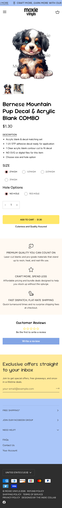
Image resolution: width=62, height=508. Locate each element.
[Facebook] (4, 502)
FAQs (6, 439)
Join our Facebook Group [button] (18, 420)
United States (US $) (16, 472)
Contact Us (9, 445)
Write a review (31, 341)
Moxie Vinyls (12, 491)
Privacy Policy (11, 497)
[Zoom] (9, 77)
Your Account (10, 450)
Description (10, 134)
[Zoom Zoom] (31, 53)
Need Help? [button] (9, 430)
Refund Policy (35, 491)
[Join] (56, 388)
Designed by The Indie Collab (39, 497)
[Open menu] (8, 12)
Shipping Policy (12, 494)
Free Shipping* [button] (11, 410)
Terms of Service (33, 494)
